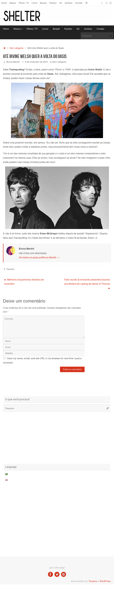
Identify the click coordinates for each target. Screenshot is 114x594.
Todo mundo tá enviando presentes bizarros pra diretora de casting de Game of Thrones (87, 282)
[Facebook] (102, 3)
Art (60, 2)
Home (4, 2)
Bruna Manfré (13, 61)
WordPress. (105, 581)
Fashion (53, 2)
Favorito (10, 269)
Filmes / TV (24, 2)
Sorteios (68, 2)
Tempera (93, 581)
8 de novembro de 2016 (36, 61)
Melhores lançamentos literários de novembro (24, 282)
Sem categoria (16, 47)
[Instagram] (110, 3)
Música (13, 2)
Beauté (43, 2)
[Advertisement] (57, 382)
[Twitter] (106, 3)
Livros (34, 2)
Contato (79, 2)
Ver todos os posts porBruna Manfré (39, 257)
